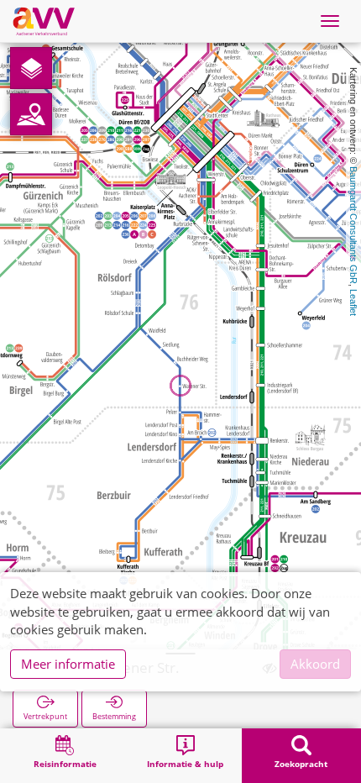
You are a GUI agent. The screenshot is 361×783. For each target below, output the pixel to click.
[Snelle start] (31, 68)
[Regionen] (31, 114)
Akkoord (315, 663)
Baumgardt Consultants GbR (353, 225)
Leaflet (353, 302)
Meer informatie (68, 663)
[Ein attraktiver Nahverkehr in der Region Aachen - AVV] (43, 21)
